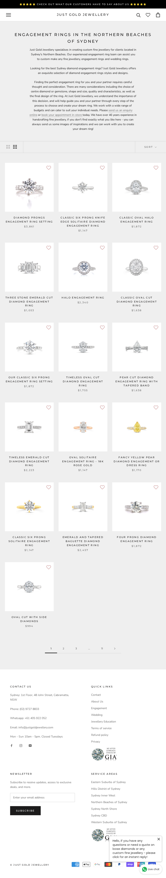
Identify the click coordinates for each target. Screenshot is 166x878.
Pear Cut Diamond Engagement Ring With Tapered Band (136, 381)
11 (102, 648)
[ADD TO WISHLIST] (49, 168)
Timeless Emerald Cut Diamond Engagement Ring (29, 461)
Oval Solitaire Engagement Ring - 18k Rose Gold (83, 461)
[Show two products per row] (8, 147)
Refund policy (99, 735)
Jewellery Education (103, 721)
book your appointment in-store (62, 115)
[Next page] (115, 648)
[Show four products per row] (15, 147)
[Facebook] (11, 745)
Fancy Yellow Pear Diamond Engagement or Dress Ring (137, 461)
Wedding (96, 715)
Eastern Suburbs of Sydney (108, 782)
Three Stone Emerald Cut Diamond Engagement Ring (29, 301)
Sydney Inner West (103, 795)
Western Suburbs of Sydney (109, 822)
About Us (97, 701)
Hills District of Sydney (105, 789)
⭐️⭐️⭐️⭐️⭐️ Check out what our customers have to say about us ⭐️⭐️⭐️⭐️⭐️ (83, 4)
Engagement (99, 708)
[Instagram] (20, 745)
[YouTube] (30, 745)
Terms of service (101, 728)
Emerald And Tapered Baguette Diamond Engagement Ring (83, 541)
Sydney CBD (99, 815)
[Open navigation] (8, 15)
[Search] (138, 15)
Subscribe (25, 810)
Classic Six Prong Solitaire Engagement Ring (29, 541)
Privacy (95, 742)
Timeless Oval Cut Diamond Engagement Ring (83, 381)
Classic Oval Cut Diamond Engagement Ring (137, 301)
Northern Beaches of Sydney (109, 802)
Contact (96, 695)
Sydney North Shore (104, 809)
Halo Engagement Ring (83, 297)
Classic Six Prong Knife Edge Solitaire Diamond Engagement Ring (83, 221)
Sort (149, 146)
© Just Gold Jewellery (29, 864)
